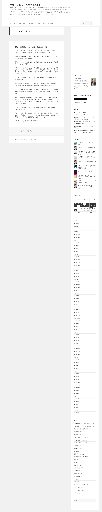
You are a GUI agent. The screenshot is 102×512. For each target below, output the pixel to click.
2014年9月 (76, 390)
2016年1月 (76, 346)
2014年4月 (76, 404)
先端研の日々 (77, 473)
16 (94, 206)
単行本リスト (77, 462)
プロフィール (13, 23)
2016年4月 (76, 337)
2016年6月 (76, 332)
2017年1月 (76, 312)
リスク (75, 451)
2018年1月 (76, 282)
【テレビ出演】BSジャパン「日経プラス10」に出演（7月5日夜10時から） (86, 152)
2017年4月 (76, 304)
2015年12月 (77, 349)
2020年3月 (76, 226)
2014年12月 (77, 382)
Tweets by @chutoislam (80, 102)
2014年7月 (76, 396)
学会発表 (38, 23)
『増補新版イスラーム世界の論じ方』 (83, 423)
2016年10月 (77, 321)
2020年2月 (76, 229)
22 (91, 208)
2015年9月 (76, 357)
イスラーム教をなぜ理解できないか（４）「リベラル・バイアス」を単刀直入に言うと (87, 186)
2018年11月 (77, 262)
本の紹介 (76, 434)
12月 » (91, 212)
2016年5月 (76, 335)
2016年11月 (77, 318)
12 (81, 206)
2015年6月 (76, 365)
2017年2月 (76, 310)
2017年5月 (76, 301)
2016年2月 (76, 343)
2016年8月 (76, 326)
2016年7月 (76, 329)
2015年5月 (76, 368)
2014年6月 (76, 399)
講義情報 (31, 23)
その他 (75, 479)
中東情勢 (76, 445)
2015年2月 (76, 376)
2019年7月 (76, 240)
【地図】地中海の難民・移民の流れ (87, 157)
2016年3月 (76, 340)
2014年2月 (76, 410)
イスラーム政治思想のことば (81, 490)
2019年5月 (76, 245)
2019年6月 (76, 243)
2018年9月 (76, 268)
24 (75, 210)
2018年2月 (76, 279)
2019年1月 (76, 257)
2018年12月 (77, 259)
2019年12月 (77, 234)
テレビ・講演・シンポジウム (81, 437)
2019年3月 (76, 251)
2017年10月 (77, 287)
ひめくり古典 (77, 468)
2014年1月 (76, 413)
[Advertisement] (84, 51)
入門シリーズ (77, 493)
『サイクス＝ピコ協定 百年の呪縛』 (83, 426)
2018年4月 (76, 273)
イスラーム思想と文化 (79, 443)
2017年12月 (77, 284)
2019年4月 (76, 248)
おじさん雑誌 (77, 470)
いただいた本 (77, 487)
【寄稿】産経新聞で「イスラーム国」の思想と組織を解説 (31, 47)
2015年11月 (77, 351)
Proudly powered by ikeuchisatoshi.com (25, 139)
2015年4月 (76, 371)
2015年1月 (76, 379)
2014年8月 (76, 393)
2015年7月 (76, 362)
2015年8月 (76, 360)
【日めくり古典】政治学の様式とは (87, 161)
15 (91, 206)
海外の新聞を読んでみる (80, 457)
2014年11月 (77, 385)
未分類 (75, 482)
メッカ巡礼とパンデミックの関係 (86, 147)
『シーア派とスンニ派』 (80, 484)
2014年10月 (77, 388)
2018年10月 (77, 265)
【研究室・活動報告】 (47, 23)
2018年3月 (76, 276)
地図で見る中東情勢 (79, 454)
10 (75, 206)
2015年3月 (76, 374)
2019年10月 (77, 237)
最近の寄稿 (76, 431)
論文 (20, 23)
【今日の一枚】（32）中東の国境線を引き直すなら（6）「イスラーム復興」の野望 (86, 167)
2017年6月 (76, 298)
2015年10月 (77, 354)
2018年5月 (76, 271)
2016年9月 (76, 323)
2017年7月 (76, 296)
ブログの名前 (77, 476)
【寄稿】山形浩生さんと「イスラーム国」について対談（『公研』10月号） (87, 176)
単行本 (25, 23)
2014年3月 (76, 407)
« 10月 (78, 212)
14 (88, 206)
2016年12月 (77, 315)
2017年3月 (76, 307)
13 (84, 206)
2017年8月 (76, 293)
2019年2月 (76, 254)
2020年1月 (76, 232)
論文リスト (76, 465)
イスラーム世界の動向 (79, 440)
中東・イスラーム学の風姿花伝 (25, 4)
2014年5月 (76, 401)
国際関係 (76, 448)
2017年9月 (76, 290)
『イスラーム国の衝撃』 (80, 429)
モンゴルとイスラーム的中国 (85, 171)
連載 (75, 459)
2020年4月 (76, 223)
